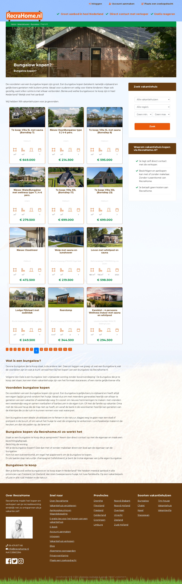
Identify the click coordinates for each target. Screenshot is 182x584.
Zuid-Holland (121, 524)
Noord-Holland (122, 505)
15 (70, 349)
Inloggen (55, 536)
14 (65, 349)
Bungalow (35, 24)
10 (46, 349)
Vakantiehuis (165, 505)
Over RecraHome (59, 501)
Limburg (98, 524)
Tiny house (164, 501)
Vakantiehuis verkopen (62, 541)
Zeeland (118, 520)
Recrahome (27, 16)
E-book (53, 527)
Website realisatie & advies (93, 577)
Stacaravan (143, 515)
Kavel (140, 510)
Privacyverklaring (59, 555)
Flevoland (99, 505)
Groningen (99, 520)
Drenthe (98, 501)
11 (51, 349)
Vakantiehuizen (23, 24)
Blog (52, 546)
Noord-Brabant (122, 501)
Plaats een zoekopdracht (63, 560)
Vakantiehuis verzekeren (63, 505)
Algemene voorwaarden (63, 551)
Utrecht (118, 515)
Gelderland (100, 515)
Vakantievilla (164, 510)
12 (55, 349)
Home (13, 24)
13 (60, 349)
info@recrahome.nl (18, 549)
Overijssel (119, 510)
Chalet (141, 505)
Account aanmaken (60, 531)
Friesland (98, 510)
